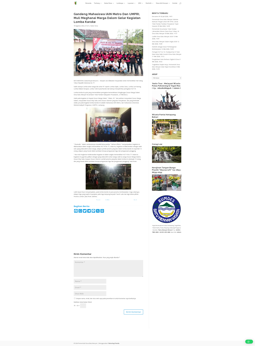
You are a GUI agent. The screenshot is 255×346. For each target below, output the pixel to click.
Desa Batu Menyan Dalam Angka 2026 (164, 42)
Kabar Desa (108, 3)
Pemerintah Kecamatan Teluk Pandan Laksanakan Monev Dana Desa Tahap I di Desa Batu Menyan (165, 31)
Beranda (88, 3)
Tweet (98, 200)
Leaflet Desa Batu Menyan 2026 (162, 36)
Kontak (174, 3)
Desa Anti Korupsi (162, 3)
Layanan (131, 3)
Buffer (107, 200)
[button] (249, 342)
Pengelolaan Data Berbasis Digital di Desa (165, 59)
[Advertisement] (108, 229)
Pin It (135, 200)
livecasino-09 (156, 16)
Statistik (149, 3)
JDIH (139, 3)
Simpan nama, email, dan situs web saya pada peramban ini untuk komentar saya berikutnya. (106, 298)
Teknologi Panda (113, 343)
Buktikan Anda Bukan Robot (83, 302)
